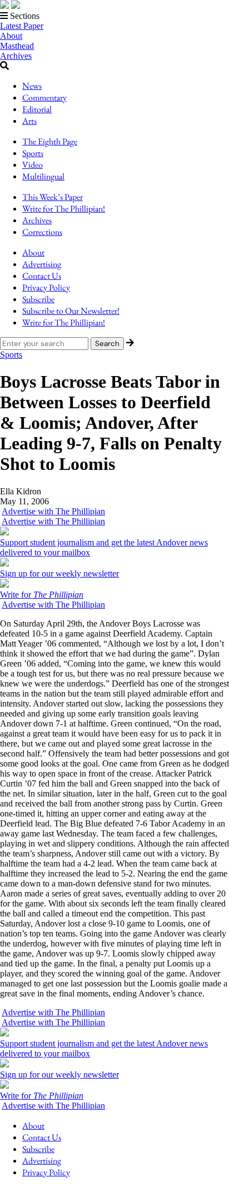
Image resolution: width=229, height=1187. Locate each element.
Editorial (37, 109)
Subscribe (38, 299)
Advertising (41, 264)
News (32, 86)
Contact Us (41, 276)
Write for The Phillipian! (63, 208)
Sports (32, 153)
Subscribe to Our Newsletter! (71, 311)
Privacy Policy (46, 287)
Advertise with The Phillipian (53, 511)
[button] (114, 16)
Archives (16, 56)
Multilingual (43, 176)
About (11, 36)
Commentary (44, 97)
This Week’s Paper (52, 197)
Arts (29, 121)
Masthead (17, 46)
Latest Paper (21, 26)
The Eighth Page (49, 141)
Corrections (42, 232)
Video (32, 165)
